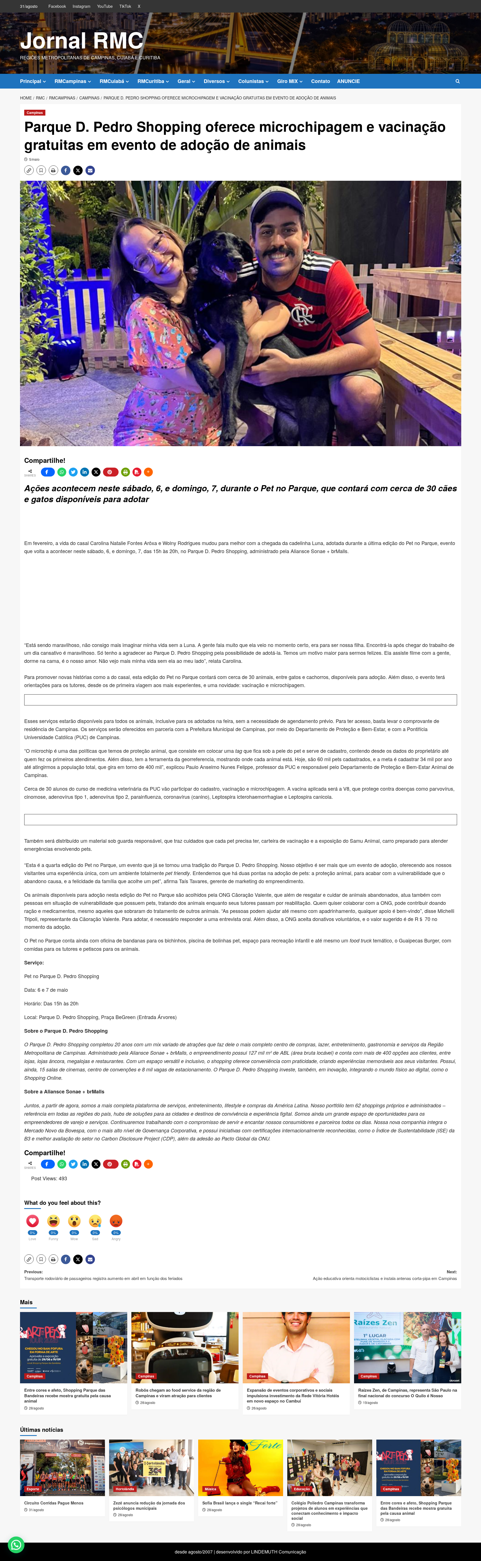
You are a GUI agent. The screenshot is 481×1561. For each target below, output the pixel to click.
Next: (385, 1275)
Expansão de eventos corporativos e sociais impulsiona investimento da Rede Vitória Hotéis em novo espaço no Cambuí (293, 1395)
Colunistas (251, 81)
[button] (457, 81)
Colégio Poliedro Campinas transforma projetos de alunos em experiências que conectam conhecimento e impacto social (329, 1510)
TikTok (125, 6)
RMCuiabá (112, 81)
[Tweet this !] (73, 472)
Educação (302, 1488)
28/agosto (36, 1408)
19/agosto (370, 1402)
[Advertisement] (159, 522)
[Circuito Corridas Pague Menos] (62, 1468)
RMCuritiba (151, 81)
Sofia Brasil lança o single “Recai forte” (240, 1503)
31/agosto (36, 1509)
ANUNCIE (348, 81)
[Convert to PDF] (136, 472)
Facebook (57, 6)
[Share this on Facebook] (48, 472)
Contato (320, 81)
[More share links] (148, 472)
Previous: (103, 1275)
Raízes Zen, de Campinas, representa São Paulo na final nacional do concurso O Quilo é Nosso (407, 1393)
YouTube (105, 6)
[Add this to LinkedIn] (84, 472)
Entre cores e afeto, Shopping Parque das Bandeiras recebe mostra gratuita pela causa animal (67, 1395)
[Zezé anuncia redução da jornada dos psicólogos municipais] (151, 1468)
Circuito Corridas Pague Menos (54, 1503)
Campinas (35, 112)
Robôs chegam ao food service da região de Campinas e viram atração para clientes (178, 1393)
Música (210, 1488)
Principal (30, 81)
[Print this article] (125, 472)
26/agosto (259, 1408)
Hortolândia (125, 1488)
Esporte (33, 1488)
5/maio (34, 159)
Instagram (81, 6)
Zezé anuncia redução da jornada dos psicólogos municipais (149, 1505)
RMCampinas (70, 81)
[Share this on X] (96, 472)
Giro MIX (287, 81)
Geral (184, 81)
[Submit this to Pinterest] (111, 472)
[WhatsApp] (61, 472)
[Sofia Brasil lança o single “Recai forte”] (240, 1468)
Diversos (214, 81)
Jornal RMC (82, 39)
